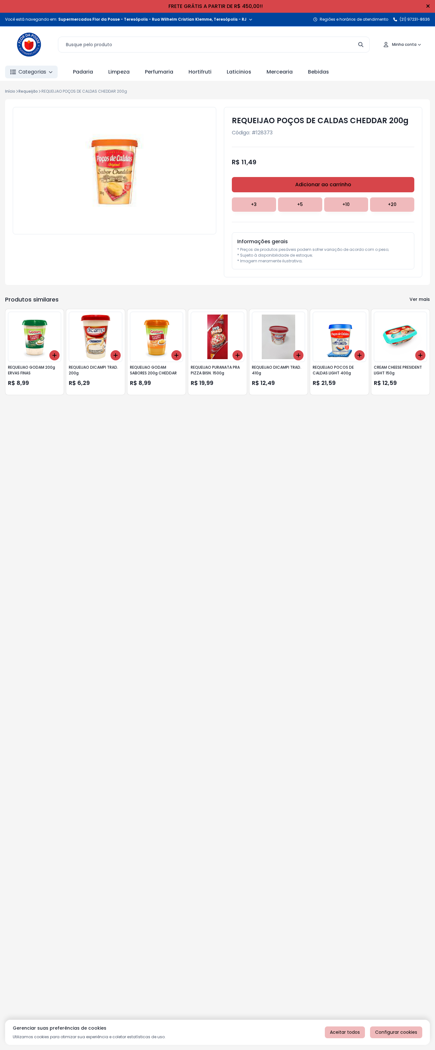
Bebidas (318, 71)
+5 (300, 204)
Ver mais (420, 299)
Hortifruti (200, 71)
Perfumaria (159, 71)
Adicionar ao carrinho (323, 184)
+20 (392, 204)
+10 (346, 204)
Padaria (83, 71)
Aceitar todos (345, 1032)
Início (10, 91)
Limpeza (119, 71)
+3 (254, 204)
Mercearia (280, 71)
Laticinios (239, 71)
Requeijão (28, 91)
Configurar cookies (396, 1032)
